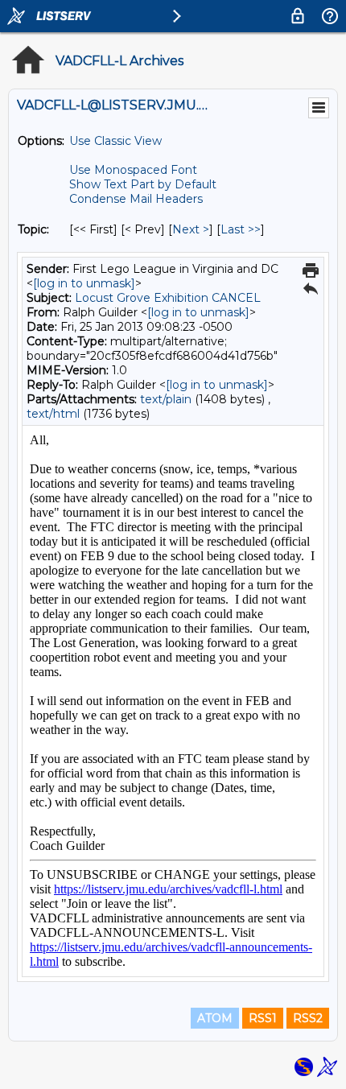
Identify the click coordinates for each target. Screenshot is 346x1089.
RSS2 (308, 1018)
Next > (190, 229)
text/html (53, 413)
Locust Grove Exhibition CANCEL (168, 298)
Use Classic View (115, 141)
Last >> (240, 229)
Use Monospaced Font (133, 170)
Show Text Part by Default (142, 184)
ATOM (215, 1018)
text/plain (166, 399)
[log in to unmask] (84, 283)
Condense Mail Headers (136, 199)
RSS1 (263, 1018)
